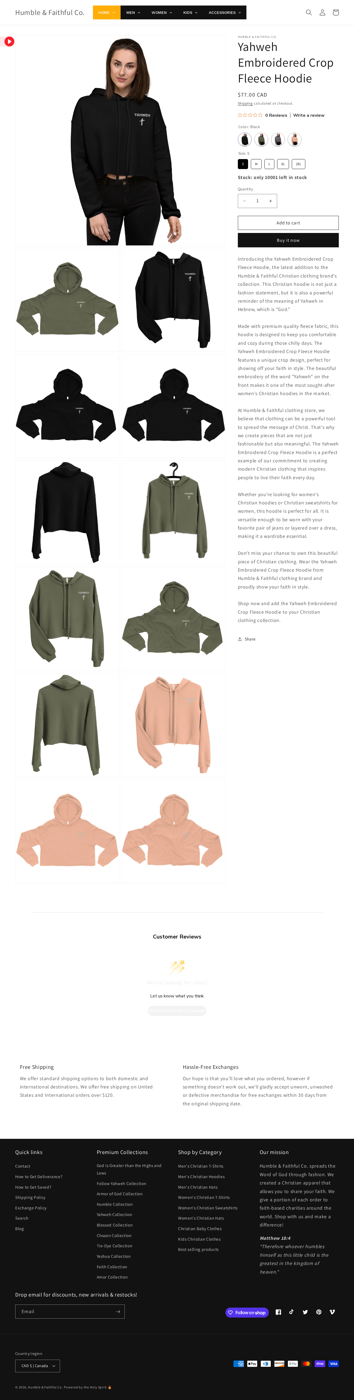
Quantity (245, 188)
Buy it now (288, 240)
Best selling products (198, 1249)
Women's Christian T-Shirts (204, 1197)
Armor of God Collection (120, 1193)
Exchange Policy (31, 1207)
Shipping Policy (30, 1197)
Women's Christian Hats (201, 1218)
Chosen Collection (114, 1235)
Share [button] (250, 639)
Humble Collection (115, 1204)
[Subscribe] (117, 1312)
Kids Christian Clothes (199, 1239)
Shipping (245, 103)
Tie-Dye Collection (114, 1245)
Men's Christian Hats (197, 1187)
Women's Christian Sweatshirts (208, 1207)
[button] (309, 12)
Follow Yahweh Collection (121, 1183)
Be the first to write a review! (177, 1010)
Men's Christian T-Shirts (200, 1166)
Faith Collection (112, 1266)
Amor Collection (112, 1277)
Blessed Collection (115, 1225)
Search (21, 1218)
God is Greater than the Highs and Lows (129, 1169)
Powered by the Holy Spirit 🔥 (88, 1387)
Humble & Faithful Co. (45, 1387)
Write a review (309, 115)
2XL (298, 162)
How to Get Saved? (33, 1187)
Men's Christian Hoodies (201, 1176)
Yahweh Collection (114, 1214)
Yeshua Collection (114, 1256)
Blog (19, 1228)
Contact (22, 1166)
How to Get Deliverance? (38, 1176)
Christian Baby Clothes (200, 1228)
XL (283, 162)
